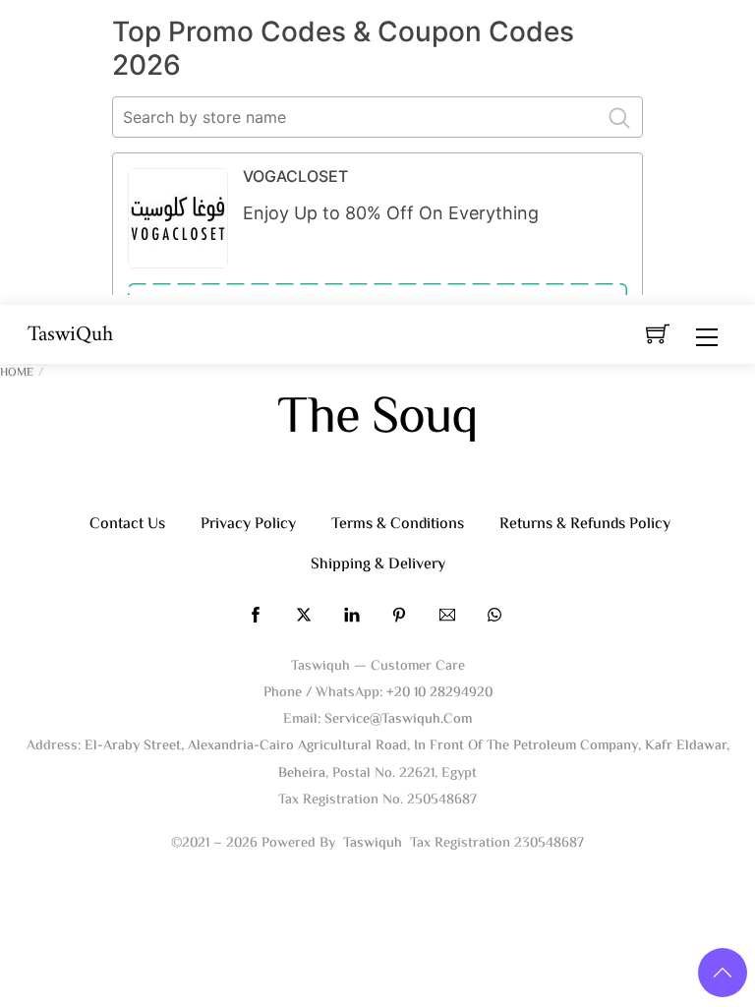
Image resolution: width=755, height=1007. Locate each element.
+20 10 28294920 (439, 692)
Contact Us (127, 524)
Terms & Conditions (397, 524)
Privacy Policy (248, 524)
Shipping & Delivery (378, 565)
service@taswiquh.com (398, 719)
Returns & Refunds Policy (584, 524)
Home (16, 373)
